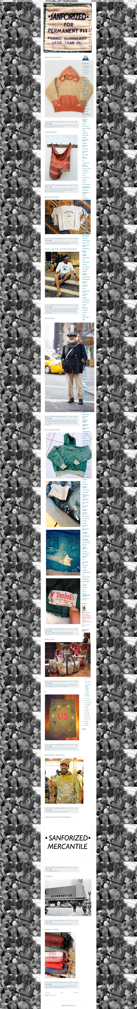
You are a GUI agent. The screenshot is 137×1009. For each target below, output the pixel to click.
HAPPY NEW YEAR (61, 125)
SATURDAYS (85, 448)
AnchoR (84, 117)
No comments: (71, 121)
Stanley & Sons (85, 469)
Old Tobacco (85, 388)
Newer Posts (47, 992)
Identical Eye (85, 238)
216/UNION (84, 86)
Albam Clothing (85, 109)
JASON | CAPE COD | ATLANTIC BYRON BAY (61, 249)
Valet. (83, 574)
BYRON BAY (50, 308)
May (86, 710)
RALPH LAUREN (51, 421)
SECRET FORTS (86, 451)
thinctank (84, 544)
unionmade (84, 570)
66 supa (84, 88)
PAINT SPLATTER (59, 686)
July (86, 706)
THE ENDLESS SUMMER (55, 310)
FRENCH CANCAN (84, 215)
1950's (49, 242)
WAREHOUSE (85, 579)
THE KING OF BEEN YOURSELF (67, 310)
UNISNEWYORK (86, 572)
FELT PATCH (50, 748)
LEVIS (64, 308)
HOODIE (60, 632)
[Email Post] (75, 121)
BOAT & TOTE (50, 639)
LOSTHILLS (85, 310)
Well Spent (84, 587)
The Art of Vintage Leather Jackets (85, 495)
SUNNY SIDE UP (86, 477)
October (86, 700)
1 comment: (70, 416)
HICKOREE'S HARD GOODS (85, 230)
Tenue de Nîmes (85, 489)
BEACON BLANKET (61, 188)
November (87, 698)
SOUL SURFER (85, 462)
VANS (46, 313)
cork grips (84, 179)
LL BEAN (47, 686)
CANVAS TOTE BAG (60, 685)
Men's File (84, 334)
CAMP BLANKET (51, 132)
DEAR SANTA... (50, 318)
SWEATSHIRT (51, 126)
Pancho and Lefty (86, 403)
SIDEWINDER (85, 456)
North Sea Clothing (84, 373)
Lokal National (85, 302)
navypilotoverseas (86, 361)
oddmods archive (86, 382)
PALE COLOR (72, 125)
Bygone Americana (84, 158)
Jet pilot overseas (86, 262)
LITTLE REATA (86, 300)
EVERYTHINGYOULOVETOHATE (86, 201)
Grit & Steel (85, 226)
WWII (68, 748)
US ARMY (61, 748)
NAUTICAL (62, 242)
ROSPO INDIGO (86, 440)
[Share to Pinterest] (51, 123)
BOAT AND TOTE (51, 685)
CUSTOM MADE (67, 685)
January (86, 718)
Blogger (74, 1005)
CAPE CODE (56, 308)
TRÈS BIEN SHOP (85, 557)
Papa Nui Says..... (86, 405)
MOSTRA (84, 350)
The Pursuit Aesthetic (85, 510)
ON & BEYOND (86, 390)
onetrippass (84, 392)
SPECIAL (84, 464)
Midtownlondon (85, 338)
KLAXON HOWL (86, 277)
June (86, 708)
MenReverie (85, 332)
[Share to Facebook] (50, 123)
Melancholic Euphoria (85, 327)
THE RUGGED (85, 516)
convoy (83, 175)
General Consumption (85, 220)
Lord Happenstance (85, 307)
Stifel (83, 471)
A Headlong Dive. (86, 97)
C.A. (83, 160)
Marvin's (84, 314)
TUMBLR (85, 69)
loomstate (84, 304)
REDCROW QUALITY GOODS (85, 421)
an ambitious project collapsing (86, 114)
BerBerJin (84, 137)
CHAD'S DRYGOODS (85, 166)
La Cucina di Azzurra (85, 286)
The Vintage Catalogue (85, 533)
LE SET (84, 288)
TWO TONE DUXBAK (52, 430)
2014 (49, 125)
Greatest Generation (84, 224)
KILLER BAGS (74, 685)
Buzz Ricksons (85, 154)
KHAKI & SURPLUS (84, 274)
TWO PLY (53, 634)
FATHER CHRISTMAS (66, 420)
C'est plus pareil (85, 162)
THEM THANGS (86, 542)
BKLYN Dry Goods (85, 146)
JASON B (61, 308)
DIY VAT (84, 195)
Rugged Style (85, 443)
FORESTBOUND (86, 205)
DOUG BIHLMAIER (58, 420)
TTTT (83, 559)
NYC (72, 420)
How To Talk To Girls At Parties (85, 235)
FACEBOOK (86, 72)
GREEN (56, 632)
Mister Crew (85, 343)
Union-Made (85, 565)
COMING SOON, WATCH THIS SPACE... (58, 817)
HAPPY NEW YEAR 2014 (53, 57)
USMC (64, 748)
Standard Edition (86, 467)
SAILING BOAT (68, 242)
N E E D (84, 354)
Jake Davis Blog (85, 257)
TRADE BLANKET (55, 191)
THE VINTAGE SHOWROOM (85, 536)
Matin (83, 319)
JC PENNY (48, 876)
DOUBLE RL (50, 420)
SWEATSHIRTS (74, 308)
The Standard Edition (85, 529)
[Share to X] (48, 123)
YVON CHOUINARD (64, 811)
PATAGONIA (50, 811)
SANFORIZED (86, 612)
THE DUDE (47, 310)
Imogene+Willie (85, 242)
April (86, 712)
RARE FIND (65, 632)
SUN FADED (70, 632)
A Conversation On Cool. (85, 95)
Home (62, 992)
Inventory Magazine (84, 251)
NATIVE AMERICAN (59, 190)
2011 (85, 723)
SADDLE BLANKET (49, 987)
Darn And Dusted (86, 184)
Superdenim (85, 484)
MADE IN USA (52, 686)
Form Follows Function (85, 211)
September (87, 702)
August (86, 704)
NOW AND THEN (84, 379)
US (46, 692)
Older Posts (76, 992)
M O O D (84, 312)
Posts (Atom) (52, 995)
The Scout (84, 520)
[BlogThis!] (47, 123)
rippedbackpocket (86, 431)
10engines (84, 83)
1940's (49, 188)
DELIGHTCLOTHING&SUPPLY (86, 187)
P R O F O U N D (86, 400)
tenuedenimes (85, 492)
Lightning (84, 297)
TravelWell (84, 551)
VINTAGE (61, 126)
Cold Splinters (85, 170)
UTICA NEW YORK (64, 634)
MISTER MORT (86, 345)
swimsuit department (84, 487)
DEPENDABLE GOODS (85, 193)
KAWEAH (84, 271)
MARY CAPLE (85, 317)
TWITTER (85, 74)
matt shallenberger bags (85, 323)
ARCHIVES (85, 133)
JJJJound (84, 264)
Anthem (84, 123)
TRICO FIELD (85, 554)
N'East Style (85, 364)
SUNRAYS (84, 479)
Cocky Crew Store (86, 168)
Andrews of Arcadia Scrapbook (84, 120)
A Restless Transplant (84, 100)
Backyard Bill (85, 135)
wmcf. (83, 589)
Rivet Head (84, 433)
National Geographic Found (84, 358)
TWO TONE (56, 126)
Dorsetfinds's (85, 198)
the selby (84, 523)
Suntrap (84, 481)
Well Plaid (84, 584)
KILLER (67, 125)
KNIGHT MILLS (86, 279)
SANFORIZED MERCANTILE (54, 871)
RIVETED (84, 436)
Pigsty (83, 412)
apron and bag (85, 126)
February (87, 716)
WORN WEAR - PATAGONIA (55, 755)
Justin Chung (85, 269)
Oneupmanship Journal (85, 395)
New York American (84, 369)
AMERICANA (54, 188)
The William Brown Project (85, 540)
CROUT (84, 182)
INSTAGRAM (86, 70)
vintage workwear (86, 576)
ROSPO (84, 438)
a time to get (85, 103)
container (84, 173)
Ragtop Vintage (85, 414)
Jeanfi (83, 260)
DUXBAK (53, 632)
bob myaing (85, 149)
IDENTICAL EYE (86, 240)
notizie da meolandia (84, 376)
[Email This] (45, 123)
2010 (85, 725)
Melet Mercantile (86, 329)
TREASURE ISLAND (52, 197)
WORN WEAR (56, 811)
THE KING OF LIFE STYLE (57, 311)
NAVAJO (65, 190)
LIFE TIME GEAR (85, 295)
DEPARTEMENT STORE (56, 924)
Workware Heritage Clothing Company (86, 595)
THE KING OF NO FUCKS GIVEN (69, 311)
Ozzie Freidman (85, 398)
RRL (56, 421)
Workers (84, 591)
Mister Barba (85, 341)
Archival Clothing (86, 128)
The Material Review (85, 506)
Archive (84, 130)
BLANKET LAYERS (51, 929)
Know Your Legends (84, 282)
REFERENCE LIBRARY (85, 425)
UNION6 (84, 567)
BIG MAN (84, 143)
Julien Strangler (85, 266)
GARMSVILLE (85, 217)
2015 (85, 649)
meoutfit (84, 336)
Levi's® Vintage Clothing (85, 291)
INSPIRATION (85, 248)
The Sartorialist (85, 518)
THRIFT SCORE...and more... (85, 548)
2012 (85, 721)
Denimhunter (85, 190)
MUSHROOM (85, 352)
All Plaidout (85, 111)
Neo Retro (84, 366)
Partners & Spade (86, 407)
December (87, 654)
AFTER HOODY (54, 125)
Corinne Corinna (86, 177)
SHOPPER (65, 686)
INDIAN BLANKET (68, 986)
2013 (85, 653)
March (86, 714)
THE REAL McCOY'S (84, 513)
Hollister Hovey (85, 232)
